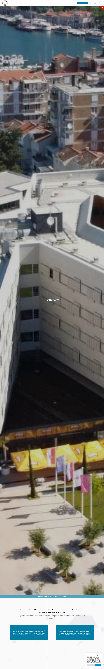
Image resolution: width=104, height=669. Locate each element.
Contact (68, 2)
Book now (82, 2)
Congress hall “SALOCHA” (40, 2)
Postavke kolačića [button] (91, 664)
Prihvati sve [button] (98, 664)
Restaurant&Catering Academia (44, 596)
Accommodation (15, 2)
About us (62, 2)
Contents (30, 2)
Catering (56, 596)
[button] (102, 7)
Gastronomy (24, 2)
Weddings (64, 596)
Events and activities (53, 2)
